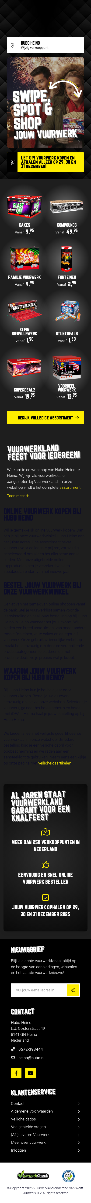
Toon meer (15, 496)
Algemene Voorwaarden (32, 1111)
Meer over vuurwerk (28, 1142)
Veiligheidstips (23, 1119)
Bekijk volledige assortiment (45, 418)
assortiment (70, 487)
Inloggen (18, 1150)
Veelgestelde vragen (28, 1126)
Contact (17, 1103)
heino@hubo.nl (31, 1057)
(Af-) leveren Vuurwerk (30, 1134)
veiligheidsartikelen (54, 763)
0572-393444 (30, 1049)
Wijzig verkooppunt (35, 48)
